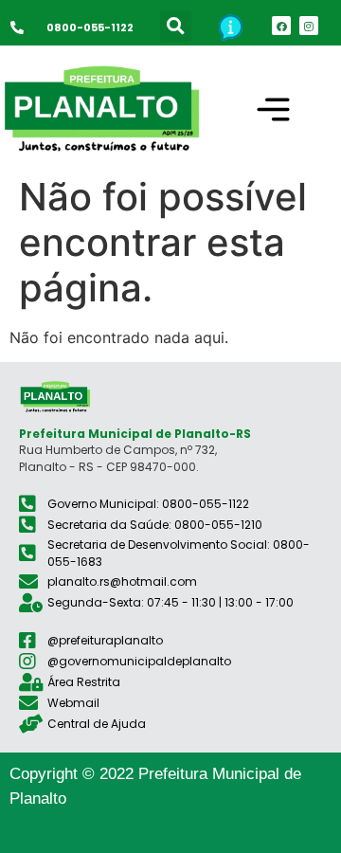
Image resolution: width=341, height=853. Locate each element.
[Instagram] (308, 25)
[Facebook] (281, 25)
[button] (175, 26)
